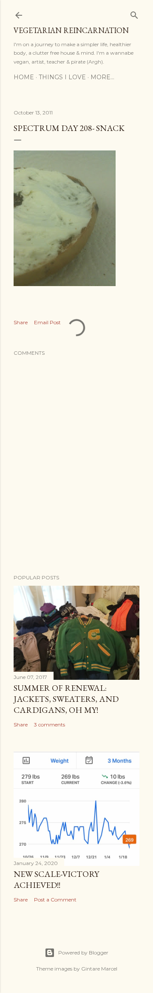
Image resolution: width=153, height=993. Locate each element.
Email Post (47, 322)
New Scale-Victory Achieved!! (56, 879)
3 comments (49, 724)
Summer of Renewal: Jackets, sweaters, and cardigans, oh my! (66, 698)
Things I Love (62, 77)
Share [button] (21, 322)
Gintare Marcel (99, 968)
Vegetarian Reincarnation (71, 30)
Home (24, 77)
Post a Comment (55, 899)
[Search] (134, 13)
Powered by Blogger (83, 952)
